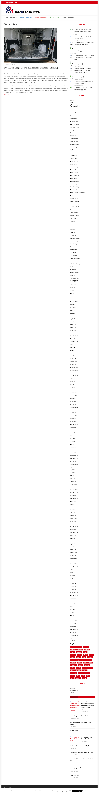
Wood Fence (73, 269)
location (29, 70)
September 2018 (74, 532)
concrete (73, 654)
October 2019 (73, 495)
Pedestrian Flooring (74, 215)
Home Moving (73, 184)
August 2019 (73, 501)
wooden (78, 678)
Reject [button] (79, 791)
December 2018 (74, 524)
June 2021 (72, 438)
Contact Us (72, 688)
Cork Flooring (73, 147)
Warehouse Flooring (75, 258)
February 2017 (73, 586)
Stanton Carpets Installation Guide (79, 716)
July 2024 (72, 347)
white (72, 678)
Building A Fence (74, 130)
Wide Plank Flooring (75, 263)
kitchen (80, 665)
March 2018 (73, 549)
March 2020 (73, 481)
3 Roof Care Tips (74, 775)
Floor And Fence (8, 788)
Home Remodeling (74, 187)
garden (84, 660)
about (72, 647)
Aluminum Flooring (9, 64)
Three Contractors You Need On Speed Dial (81, 752)
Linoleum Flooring (74, 204)
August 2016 (73, 603)
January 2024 (73, 364)
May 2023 (72, 387)
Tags (71, 104)
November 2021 (74, 424)
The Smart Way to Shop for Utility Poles (80, 745)
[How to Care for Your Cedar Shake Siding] (75, 737)
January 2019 (73, 521)
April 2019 (72, 512)
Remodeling (73, 235)
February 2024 (73, 361)
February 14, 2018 (74, 754)
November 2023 (74, 370)
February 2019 (73, 518)
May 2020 (72, 475)
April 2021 (72, 444)
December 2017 (74, 558)
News (71, 209)
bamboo (73, 649)
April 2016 (72, 615)
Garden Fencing (74, 167)
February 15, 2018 (74, 748)
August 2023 (73, 378)
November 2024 (74, 336)
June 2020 (72, 472)
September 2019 (74, 498)
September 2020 (74, 464)
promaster (34, 70)
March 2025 (73, 324)
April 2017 (72, 581)
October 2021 (73, 427)
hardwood (73, 662)
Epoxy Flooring (73, 155)
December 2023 (74, 367)
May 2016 (72, 612)
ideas (85, 662)
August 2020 (73, 467)
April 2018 (72, 546)
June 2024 (72, 350)
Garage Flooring (74, 161)
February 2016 (73, 621)
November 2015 (74, 629)
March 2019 (73, 515)
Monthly (72, 102)
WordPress (29, 788)
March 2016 (73, 618)
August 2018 (73, 535)
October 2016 (73, 598)
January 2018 (73, 555)
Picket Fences (73, 218)
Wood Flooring (73, 275)
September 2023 (74, 375)
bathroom (87, 649)
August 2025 (73, 310)
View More (8, 95)
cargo (22, 70)
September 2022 (74, 407)
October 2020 (73, 461)
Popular (74, 697)
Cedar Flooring (73, 135)
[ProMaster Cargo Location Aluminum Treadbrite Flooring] (36, 45)
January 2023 (73, 398)
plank (72, 670)
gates (90, 660)
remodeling (73, 673)
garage (78, 660)
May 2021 (72, 441)
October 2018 (73, 529)
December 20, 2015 (9, 70)
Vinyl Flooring (73, 255)
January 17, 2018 (74, 771)
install (90, 662)
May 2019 (72, 509)
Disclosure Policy (74, 690)
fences (72, 657)
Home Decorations (74, 175)
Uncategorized (73, 249)
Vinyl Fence (73, 252)
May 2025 (72, 318)
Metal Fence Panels (74, 206)
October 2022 (73, 404)
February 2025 (73, 327)
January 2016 (73, 623)
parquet (85, 667)
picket (91, 667)
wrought (84, 678)
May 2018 (72, 544)
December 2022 (74, 401)
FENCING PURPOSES (26, 17)
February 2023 (73, 395)
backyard (86, 647)
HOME (6, 17)
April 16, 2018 (84, 741)
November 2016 (74, 595)
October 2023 (73, 373)
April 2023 (72, 390)
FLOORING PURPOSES (41, 17)
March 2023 (73, 393)
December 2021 (74, 421)
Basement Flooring (74, 124)
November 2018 (74, 526)
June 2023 (72, 384)
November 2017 (74, 561)
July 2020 (72, 469)
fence (91, 654)
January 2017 (73, 589)
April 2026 (72, 293)
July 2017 (72, 572)
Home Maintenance (74, 181)
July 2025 (72, 313)
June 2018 (72, 541)
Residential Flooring (75, 238)
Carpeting (72, 132)
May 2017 (72, 578)
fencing (78, 657)
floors (72, 660)
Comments (82, 697)
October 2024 (73, 338)
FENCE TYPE (13, 17)
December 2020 (74, 455)
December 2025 (74, 301)
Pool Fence (72, 221)
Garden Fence (73, 164)
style (78, 675)
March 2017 (73, 583)
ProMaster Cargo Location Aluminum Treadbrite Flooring (31, 68)
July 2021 (72, 435)
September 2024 (74, 341)
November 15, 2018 (75, 718)
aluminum (19, 70)
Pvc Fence (72, 229)
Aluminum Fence (74, 110)
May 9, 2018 (73, 733)
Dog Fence (72, 149)
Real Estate (72, 232)
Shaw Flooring (73, 244)
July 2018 (72, 538)
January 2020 (73, 487)
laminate (87, 665)
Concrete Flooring (74, 144)
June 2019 (72, 507)
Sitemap (72, 692)
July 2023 (72, 381)
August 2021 (73, 432)
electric (85, 654)
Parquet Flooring (74, 212)
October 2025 (73, 307)
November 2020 (74, 458)
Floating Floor (73, 158)
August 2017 (73, 569)
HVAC (71, 195)
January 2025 (73, 330)
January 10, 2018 (74, 777)
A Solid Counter (74, 730)
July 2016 (72, 606)
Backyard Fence (74, 115)
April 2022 (72, 410)
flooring (26, 70)
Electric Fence (73, 152)
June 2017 (72, 575)
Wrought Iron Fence (75, 278)
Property (72, 226)
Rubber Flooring (74, 241)
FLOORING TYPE (54, 17)
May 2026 (72, 290)
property (84, 670)
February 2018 (73, 552)
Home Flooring (73, 178)
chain (85, 652)
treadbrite (39, 70)
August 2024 (73, 344)
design (79, 654)
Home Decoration (74, 172)
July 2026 (72, 287)
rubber (87, 673)
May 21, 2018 (73, 726)
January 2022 (73, 418)
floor (84, 657)
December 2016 (74, 592)
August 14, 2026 (85, 711)
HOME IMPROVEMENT (68, 17)
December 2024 (74, 333)
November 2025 (74, 304)
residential (81, 673)
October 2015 (73, 632)
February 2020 (73, 484)
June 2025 (72, 316)
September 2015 (74, 635)
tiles (83, 675)
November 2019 (74, 492)
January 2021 (73, 452)
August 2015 (73, 638)
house (79, 662)
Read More (85, 791)
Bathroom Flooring (74, 127)
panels (78, 667)
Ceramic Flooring (74, 138)
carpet (72, 652)
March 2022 (73, 412)
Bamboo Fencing (74, 118)
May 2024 (72, 353)
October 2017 (73, 563)
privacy (78, 670)
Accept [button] (74, 791)
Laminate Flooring (74, 201)
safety (72, 675)
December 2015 (74, 626)
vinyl (88, 675)
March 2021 (73, 447)
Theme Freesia (23, 788)
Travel (71, 246)
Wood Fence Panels (74, 272)
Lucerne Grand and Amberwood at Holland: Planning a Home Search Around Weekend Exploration (87, 705)
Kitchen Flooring (74, 198)
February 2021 (73, 450)
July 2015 (72, 640)
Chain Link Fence (74, 141)
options (72, 667)
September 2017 (74, 566)
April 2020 (72, 478)
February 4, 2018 (74, 763)
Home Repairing (74, 189)
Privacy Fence (73, 224)
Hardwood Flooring (74, 169)
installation (73, 665)
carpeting (79, 652)
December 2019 (74, 489)
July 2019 (72, 504)
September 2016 (74, 601)
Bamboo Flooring (74, 121)
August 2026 (73, 284)
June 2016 (72, 609)
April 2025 (72, 321)
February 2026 (73, 299)
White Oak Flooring (74, 261)
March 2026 (73, 296)
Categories (72, 100)
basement (80, 649)
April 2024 (72, 355)
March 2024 (73, 358)
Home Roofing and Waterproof (77, 192)
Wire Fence (72, 266)
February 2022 (73, 415)
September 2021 (74, 430)
